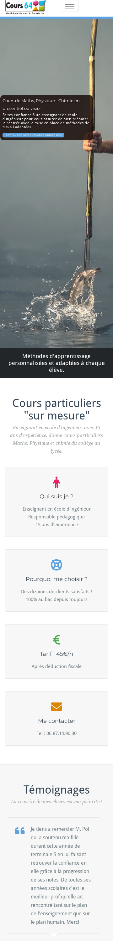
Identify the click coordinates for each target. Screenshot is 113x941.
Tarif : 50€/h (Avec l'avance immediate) (33, 134)
